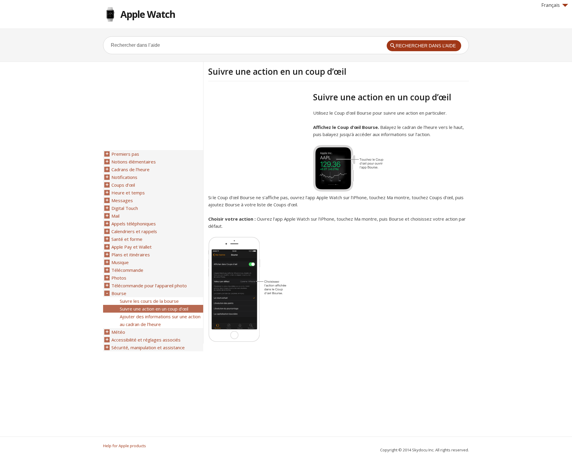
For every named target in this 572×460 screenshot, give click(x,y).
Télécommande (127, 270)
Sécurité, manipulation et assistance (148, 347)
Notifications (124, 177)
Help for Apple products (124, 445)
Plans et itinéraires (130, 255)
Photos (118, 278)
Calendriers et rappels (134, 231)
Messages (122, 200)
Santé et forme (126, 239)
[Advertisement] (258, 133)
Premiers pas (125, 154)
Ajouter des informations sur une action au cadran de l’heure (160, 320)
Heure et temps (128, 193)
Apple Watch (147, 14)
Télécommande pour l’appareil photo (149, 286)
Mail (115, 216)
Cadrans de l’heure (130, 169)
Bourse (118, 293)
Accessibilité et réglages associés (146, 340)
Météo (118, 332)
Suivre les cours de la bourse (149, 301)
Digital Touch (124, 208)
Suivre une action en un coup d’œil (154, 309)
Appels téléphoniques (133, 224)
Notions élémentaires (133, 162)
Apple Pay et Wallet (131, 247)
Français (550, 5)
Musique (120, 262)
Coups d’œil (123, 185)
